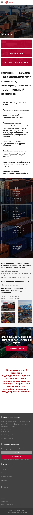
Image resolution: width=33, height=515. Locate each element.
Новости (3, 495)
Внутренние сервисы (7, 504)
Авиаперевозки (5, 472)
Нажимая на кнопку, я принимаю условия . (17, 459)
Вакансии (4, 492)
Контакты (3, 498)
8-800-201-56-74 (8, 438)
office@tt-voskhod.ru (10, 435)
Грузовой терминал (6, 476)
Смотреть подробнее (16, 348)
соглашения (26, 459)
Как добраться (5, 501)
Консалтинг (4, 480)
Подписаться (16, 456)
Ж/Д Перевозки (5, 469)
